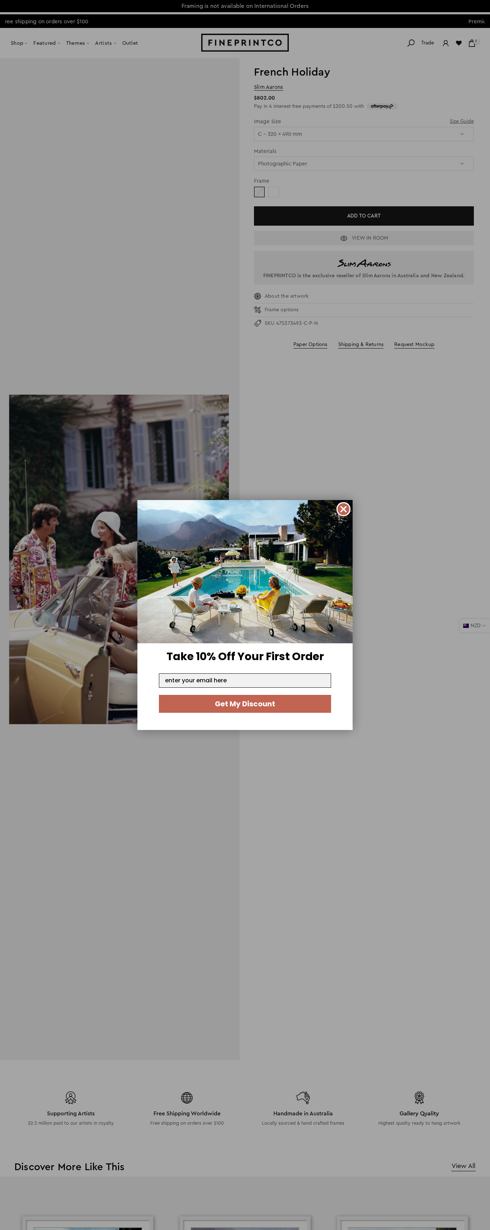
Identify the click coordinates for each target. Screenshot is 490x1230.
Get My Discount (245, 704)
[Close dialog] (343, 509)
